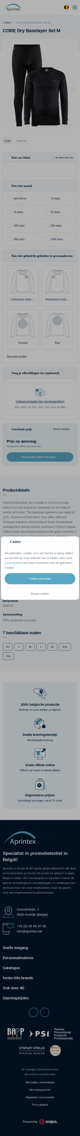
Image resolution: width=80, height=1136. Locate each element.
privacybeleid (13, 563)
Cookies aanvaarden (40, 578)
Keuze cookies (40, 594)
